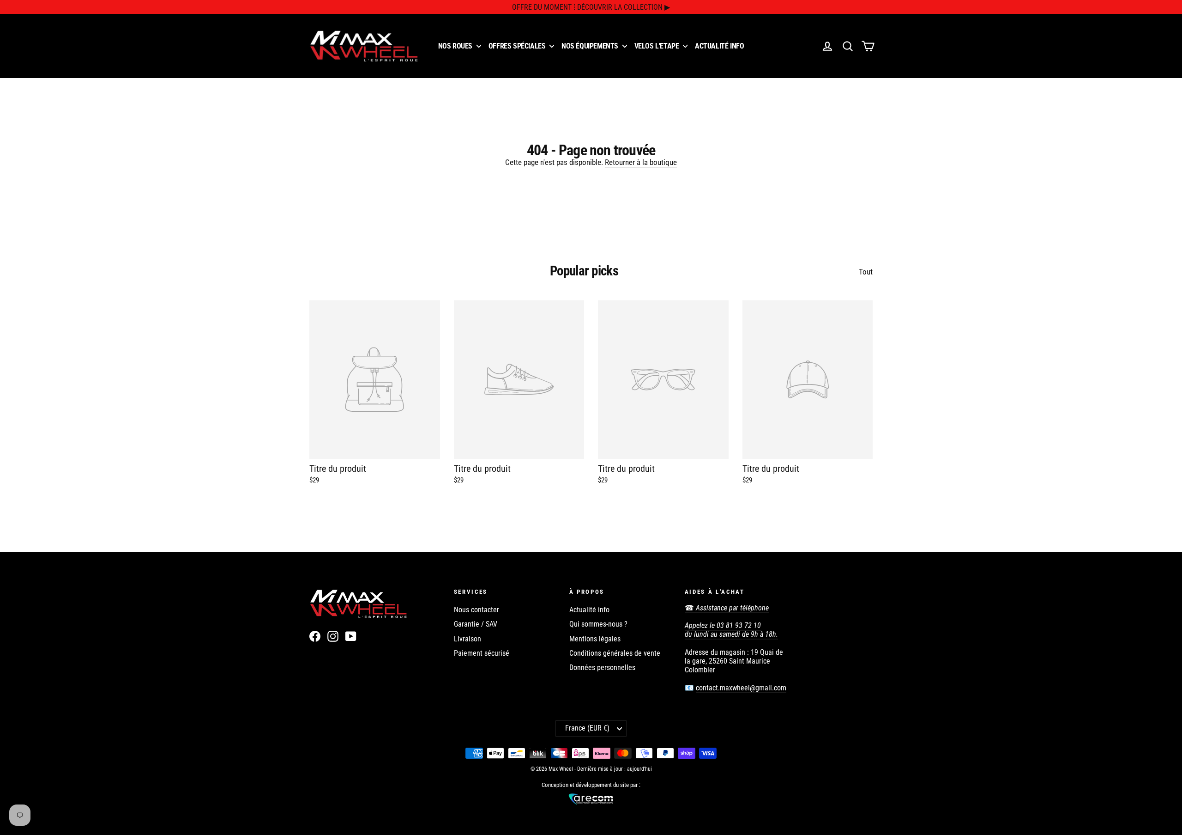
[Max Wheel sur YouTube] (350, 636)
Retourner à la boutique (641, 162)
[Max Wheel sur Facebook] (314, 636)
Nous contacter (476, 609)
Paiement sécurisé (481, 653)
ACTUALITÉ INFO (719, 46)
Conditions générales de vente (614, 653)
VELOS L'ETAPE (657, 46)
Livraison (467, 638)
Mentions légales (595, 638)
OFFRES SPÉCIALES (517, 46)
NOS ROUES (456, 46)
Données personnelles (602, 667)
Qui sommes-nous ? (598, 624)
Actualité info (589, 609)
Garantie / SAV (475, 624)
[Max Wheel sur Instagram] (332, 636)
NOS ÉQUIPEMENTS (590, 46)
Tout (866, 271)
